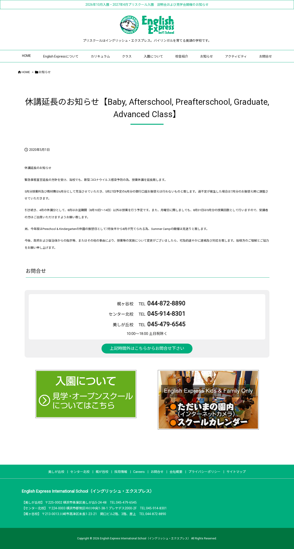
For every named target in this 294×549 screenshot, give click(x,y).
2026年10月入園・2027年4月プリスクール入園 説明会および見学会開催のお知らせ (147, 4)
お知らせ (45, 72)
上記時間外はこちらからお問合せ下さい (147, 348)
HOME (26, 72)
